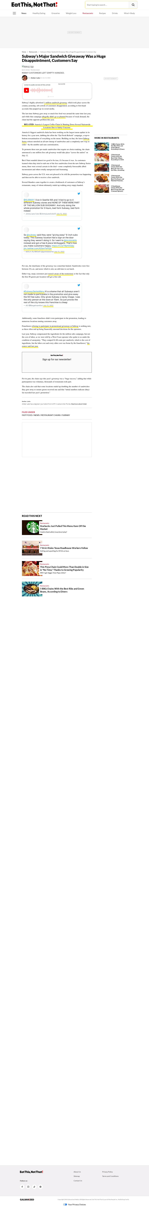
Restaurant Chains (50, 415)
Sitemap (77, 1176)
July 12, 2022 (62, 214)
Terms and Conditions (110, 1176)
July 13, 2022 (59, 252)
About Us (77, 1172)
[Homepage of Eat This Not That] (31, 1172)
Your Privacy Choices (77, 1204)
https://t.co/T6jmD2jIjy (63, 246)
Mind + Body (129, 13)
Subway (66, 415)
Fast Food (27, 415)
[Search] (133, 5)
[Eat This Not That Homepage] (34, 4)
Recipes (102, 13)
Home (24, 52)
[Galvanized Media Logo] (27, 1199)
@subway (31, 235)
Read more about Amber (79, 404)
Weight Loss (71, 13)
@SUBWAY (29, 200)
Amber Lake (35, 78)
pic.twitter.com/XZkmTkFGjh (38, 248)
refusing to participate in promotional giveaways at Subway (55, 326)
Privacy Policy (107, 1172)
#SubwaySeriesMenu (34, 291)
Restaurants (88, 13)
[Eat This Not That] (57, 355)
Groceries (55, 13)
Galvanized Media (73, 1199)
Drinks (115, 13)
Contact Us (78, 1181)
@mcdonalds (70, 240)
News (23, 13)
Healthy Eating (39, 13)
